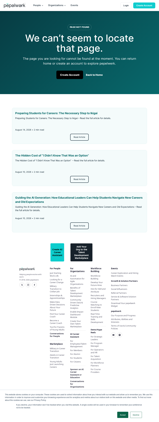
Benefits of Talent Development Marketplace (76, 292)
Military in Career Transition (57, 350)
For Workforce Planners (97, 364)
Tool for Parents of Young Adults (57, 328)
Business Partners (119, 285)
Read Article (79, 137)
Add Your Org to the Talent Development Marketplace (81, 252)
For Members (76, 350)
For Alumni (75, 354)
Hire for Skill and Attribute (98, 290)
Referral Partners (119, 293)
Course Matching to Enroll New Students (96, 306)
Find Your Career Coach (57, 315)
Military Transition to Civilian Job (55, 289)
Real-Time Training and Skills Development (97, 318)
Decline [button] (136, 414)
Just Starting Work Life (55, 274)
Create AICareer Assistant (57, 252)
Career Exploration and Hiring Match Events (124, 274)
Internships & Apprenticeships (57, 297)
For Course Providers (96, 370)
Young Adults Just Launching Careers (57, 364)
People (37, 5)
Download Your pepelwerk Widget (123, 304)
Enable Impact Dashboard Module (76, 314)
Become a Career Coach (56, 322)
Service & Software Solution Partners (123, 298)
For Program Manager (96, 344)
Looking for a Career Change (57, 281)
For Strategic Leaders (96, 338)
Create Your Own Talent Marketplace (76, 324)
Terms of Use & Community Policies (123, 327)
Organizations (55, 5)
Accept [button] (123, 414)
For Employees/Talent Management (78, 344)
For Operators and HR (97, 351)
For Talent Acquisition (96, 357)
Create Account (144, 5)
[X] (21, 284)
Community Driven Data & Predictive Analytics (76, 303)
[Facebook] (34, 284)
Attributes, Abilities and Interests (121, 320)
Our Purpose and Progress (123, 315)
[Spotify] (119, 334)
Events (74, 5)
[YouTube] (113, 334)
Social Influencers (119, 289)
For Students (76, 358)
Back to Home (94, 74)
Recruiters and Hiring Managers (98, 297)
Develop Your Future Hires (97, 284)
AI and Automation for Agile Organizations (77, 280)
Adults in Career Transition (57, 356)
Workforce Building (95, 277)
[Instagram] (28, 284)
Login (126, 5)
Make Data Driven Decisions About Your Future (57, 306)
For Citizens (75, 361)
